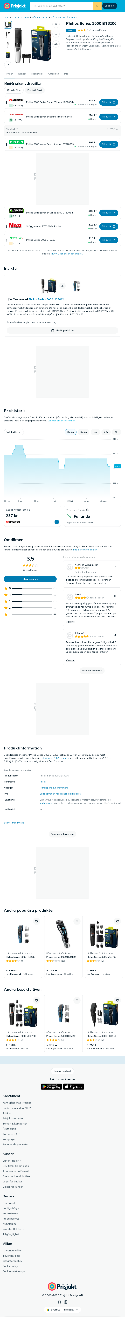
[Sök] (97, 6)
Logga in (109, 5)
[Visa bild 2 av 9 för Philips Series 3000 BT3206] (8, 35)
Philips (43, 781)
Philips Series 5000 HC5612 (46, 299)
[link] (62, 305)
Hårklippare (74, 793)
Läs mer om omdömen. (85, 549)
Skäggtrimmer (47, 793)
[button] (7, 64)
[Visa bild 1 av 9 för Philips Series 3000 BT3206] (8, 25)
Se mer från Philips (14, 822)
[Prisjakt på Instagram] (66, 1301)
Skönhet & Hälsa (20, 17)
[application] (62, 470)
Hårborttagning (40, 17)
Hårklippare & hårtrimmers (64, 17)
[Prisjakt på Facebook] (59, 1301)
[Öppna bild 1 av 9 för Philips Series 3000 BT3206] (32, 44)
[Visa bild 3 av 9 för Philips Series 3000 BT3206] (8, 45)
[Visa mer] (6, 102)
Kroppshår (61, 793)
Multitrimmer (46, 803)
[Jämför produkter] (56, 44)
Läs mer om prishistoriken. (62, 420)
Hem (6, 17)
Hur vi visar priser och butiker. (67, 253)
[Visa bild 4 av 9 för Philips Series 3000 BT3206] (8, 55)
